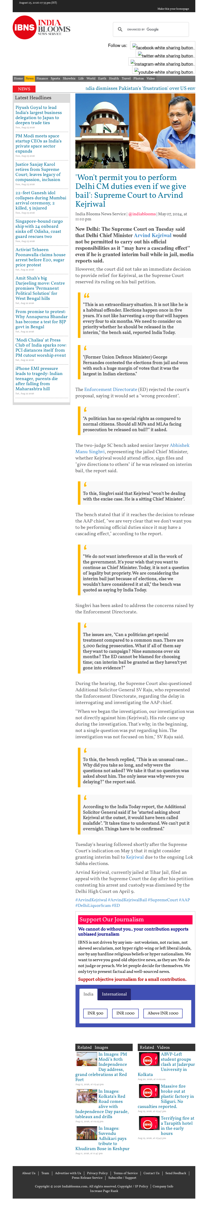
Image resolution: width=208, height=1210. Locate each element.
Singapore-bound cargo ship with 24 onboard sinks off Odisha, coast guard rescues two (39, 229)
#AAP (184, 900)
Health (114, 78)
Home (18, 78)
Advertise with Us (68, 1173)
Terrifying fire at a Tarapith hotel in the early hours (177, 1126)
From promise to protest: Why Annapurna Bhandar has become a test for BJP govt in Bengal (41, 319)
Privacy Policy (97, 1173)
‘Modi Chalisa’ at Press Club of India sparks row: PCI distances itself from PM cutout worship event (40, 348)
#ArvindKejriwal (91, 900)
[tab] (88, 994)
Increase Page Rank (104, 1191)
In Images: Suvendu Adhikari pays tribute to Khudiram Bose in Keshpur (102, 1138)
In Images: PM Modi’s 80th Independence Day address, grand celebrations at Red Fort (101, 1067)
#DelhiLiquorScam (93, 906)
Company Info (163, 1186)
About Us (29, 1173)
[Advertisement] (41, 568)
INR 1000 (125, 1013)
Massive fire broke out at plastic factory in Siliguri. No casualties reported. (166, 1096)
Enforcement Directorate (110, 389)
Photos (138, 78)
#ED (116, 906)
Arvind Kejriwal (152, 235)
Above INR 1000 (163, 1013)
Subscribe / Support (122, 1178)
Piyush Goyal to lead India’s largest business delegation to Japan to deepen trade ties (38, 115)
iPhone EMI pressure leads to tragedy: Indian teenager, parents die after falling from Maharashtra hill (39, 379)
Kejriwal (135, 857)
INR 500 (95, 1013)
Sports (55, 78)
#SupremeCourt (163, 900)
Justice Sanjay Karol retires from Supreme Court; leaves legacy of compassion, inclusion (38, 172)
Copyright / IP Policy (132, 1186)
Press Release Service (87, 1178)
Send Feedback (175, 1173)
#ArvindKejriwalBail (127, 900)
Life (81, 78)
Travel (126, 78)
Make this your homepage (173, 9)
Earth (102, 78)
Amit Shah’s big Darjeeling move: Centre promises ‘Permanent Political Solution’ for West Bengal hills (40, 288)
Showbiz (69, 78)
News (30, 78)
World (90, 78)
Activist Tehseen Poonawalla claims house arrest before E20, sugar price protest (40, 257)
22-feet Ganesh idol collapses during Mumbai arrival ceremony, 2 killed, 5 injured (40, 200)
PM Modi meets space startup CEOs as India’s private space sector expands (38, 144)
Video (151, 78)
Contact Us (152, 1173)
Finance (42, 78)
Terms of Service (126, 1173)
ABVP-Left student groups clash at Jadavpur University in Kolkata (166, 1064)
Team (45, 1173)
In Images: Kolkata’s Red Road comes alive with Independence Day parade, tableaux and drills (102, 1104)
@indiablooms (142, 214)
